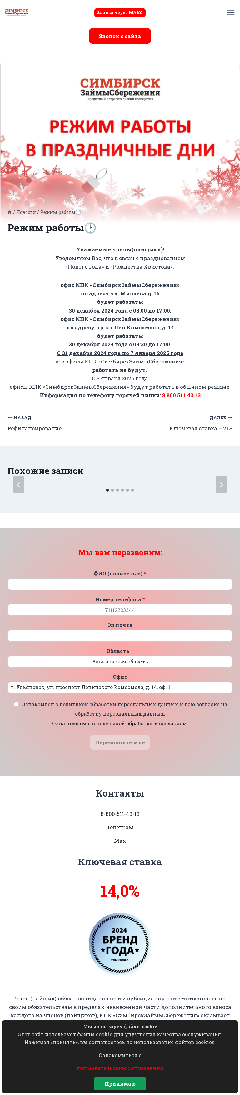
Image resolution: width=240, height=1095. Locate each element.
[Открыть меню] (230, 12)
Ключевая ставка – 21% (200, 423)
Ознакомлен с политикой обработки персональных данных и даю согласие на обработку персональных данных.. (124, 714)
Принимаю (120, 1083)
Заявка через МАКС (120, 12)
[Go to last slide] (18, 484)
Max (120, 840)
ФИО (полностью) (120, 573)
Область (120, 651)
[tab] (107, 490)
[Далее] (221, 484)
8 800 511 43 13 (181, 395)
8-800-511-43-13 (120, 813)
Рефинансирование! (35, 423)
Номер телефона (120, 599)
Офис (120, 677)
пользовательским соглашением (120, 1068)
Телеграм (120, 827)
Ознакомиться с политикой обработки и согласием (119, 723)
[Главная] (10, 212)
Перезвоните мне (120, 742)
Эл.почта (120, 625)
